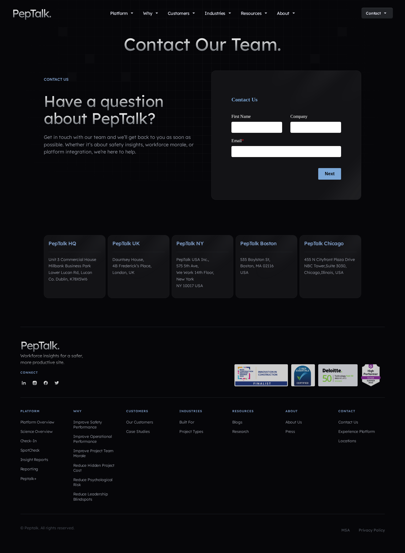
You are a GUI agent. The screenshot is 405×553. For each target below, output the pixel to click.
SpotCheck (30, 450)
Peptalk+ (28, 478)
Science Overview (36, 431)
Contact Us (348, 422)
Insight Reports (34, 459)
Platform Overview (37, 422)
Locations (347, 440)
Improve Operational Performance (92, 439)
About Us (293, 422)
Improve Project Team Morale (93, 453)
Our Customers (139, 422)
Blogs (237, 422)
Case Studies (138, 431)
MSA (345, 530)
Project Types (191, 431)
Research (240, 431)
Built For (186, 422)
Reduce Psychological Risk (92, 482)
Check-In (28, 440)
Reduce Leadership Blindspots (90, 496)
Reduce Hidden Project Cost (93, 468)
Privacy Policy (372, 530)
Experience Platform (356, 431)
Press (290, 431)
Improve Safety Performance (87, 425)
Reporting (29, 468)
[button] (121, 13)
